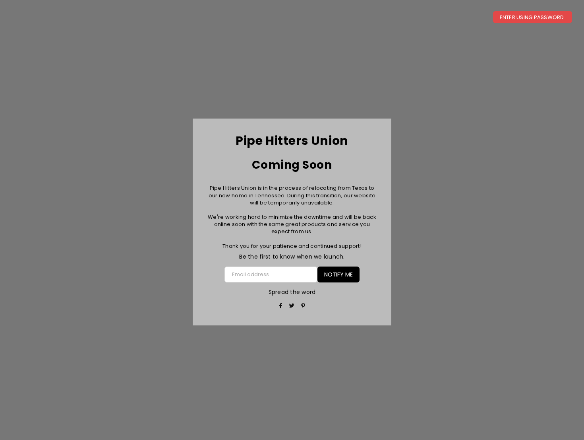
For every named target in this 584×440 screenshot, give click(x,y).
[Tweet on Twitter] (292, 306)
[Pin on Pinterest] (303, 306)
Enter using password (532, 17)
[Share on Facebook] (281, 306)
